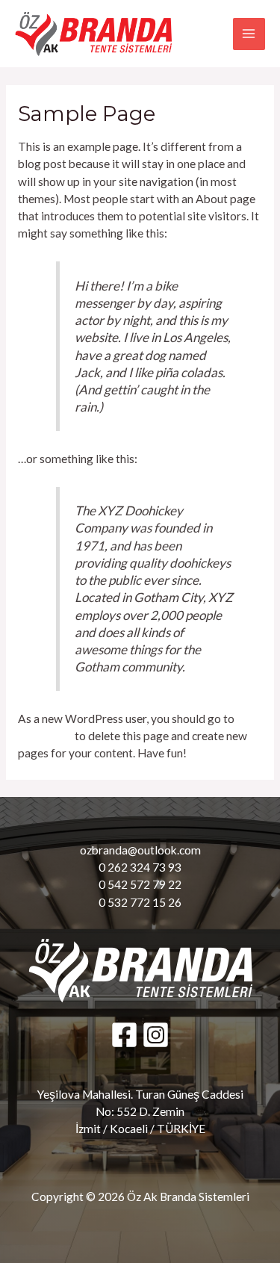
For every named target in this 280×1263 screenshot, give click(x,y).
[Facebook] (124, 1035)
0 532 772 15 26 (140, 902)
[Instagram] (155, 1035)
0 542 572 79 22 (140, 884)
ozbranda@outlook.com (140, 850)
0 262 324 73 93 (140, 867)
